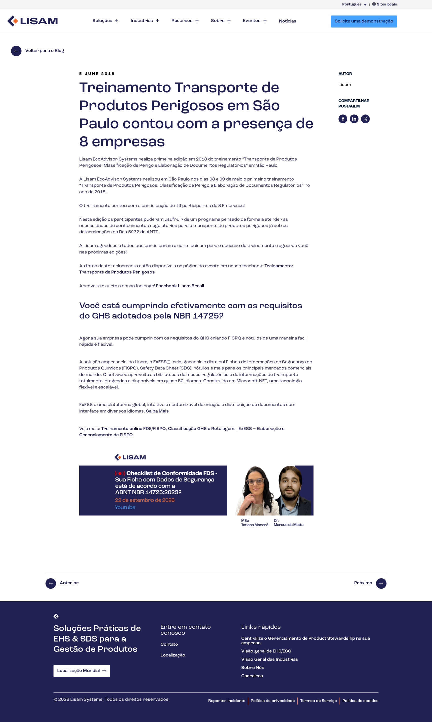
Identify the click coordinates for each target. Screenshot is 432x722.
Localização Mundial (78, 671)
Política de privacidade (273, 701)
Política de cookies (360, 701)
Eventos (252, 21)
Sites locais (387, 4)
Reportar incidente (226, 701)
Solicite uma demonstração (364, 21)
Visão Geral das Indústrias (269, 660)
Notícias (287, 21)
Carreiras (252, 676)
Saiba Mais (157, 411)
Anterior (69, 583)
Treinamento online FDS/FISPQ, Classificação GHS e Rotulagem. (168, 429)
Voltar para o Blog (44, 51)
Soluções (102, 21)
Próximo (363, 583)
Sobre (218, 21)
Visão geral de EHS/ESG (266, 651)
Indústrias (142, 21)
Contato (169, 644)
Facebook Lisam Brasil (180, 286)
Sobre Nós (252, 668)
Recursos (183, 21)
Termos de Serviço (318, 701)
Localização (172, 655)
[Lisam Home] (33, 22)
